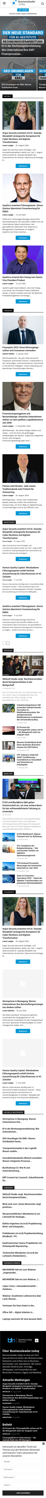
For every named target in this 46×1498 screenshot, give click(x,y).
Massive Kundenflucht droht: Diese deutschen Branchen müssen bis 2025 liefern (29, 744)
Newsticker (6, 1417)
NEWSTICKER (9, 522)
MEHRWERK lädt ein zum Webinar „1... (21, 1279)
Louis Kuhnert (8, 1010)
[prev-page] (4, 643)
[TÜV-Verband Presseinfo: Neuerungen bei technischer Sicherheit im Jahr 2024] (8, 866)
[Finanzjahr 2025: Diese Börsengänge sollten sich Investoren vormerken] (23, 330)
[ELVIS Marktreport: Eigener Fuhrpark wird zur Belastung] (8, 837)
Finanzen (8, 311)
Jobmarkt (8, 1188)
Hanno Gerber (8, 354)
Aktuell (7, 96)
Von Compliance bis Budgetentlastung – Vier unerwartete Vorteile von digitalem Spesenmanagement (28, 851)
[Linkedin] (36, 1340)
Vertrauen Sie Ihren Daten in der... (19, 1305)
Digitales (8, 650)
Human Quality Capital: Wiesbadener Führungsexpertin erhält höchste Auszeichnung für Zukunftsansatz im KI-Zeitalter (20, 1410)
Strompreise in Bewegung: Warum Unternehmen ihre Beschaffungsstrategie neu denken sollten (22, 1004)
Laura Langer (7, 145)
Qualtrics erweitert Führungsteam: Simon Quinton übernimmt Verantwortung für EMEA (22, 208)
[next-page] (7, 643)
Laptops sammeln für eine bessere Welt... (22, 1319)
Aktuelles (6, 675)
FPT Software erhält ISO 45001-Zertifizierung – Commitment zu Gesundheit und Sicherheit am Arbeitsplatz (29, 760)
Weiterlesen (23, 166)
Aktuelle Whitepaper (13, 1112)
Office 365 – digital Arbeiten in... (18, 1312)
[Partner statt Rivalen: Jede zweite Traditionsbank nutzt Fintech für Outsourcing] (23, 468)
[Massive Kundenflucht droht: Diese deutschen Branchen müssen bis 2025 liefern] (8, 745)
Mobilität (8, 774)
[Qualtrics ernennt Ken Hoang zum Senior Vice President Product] (23, 260)
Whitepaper (6, 1403)
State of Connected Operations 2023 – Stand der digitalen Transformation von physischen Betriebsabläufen (29, 879)
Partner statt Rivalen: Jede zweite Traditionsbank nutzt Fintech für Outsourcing (19, 489)
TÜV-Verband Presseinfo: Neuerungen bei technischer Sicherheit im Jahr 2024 (29, 865)
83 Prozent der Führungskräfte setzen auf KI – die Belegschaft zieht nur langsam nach (30, 731)
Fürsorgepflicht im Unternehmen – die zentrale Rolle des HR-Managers (19, 1439)
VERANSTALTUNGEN (12, 1263)
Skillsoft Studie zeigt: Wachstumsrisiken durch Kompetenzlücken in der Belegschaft (22, 682)
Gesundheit (9, 892)
